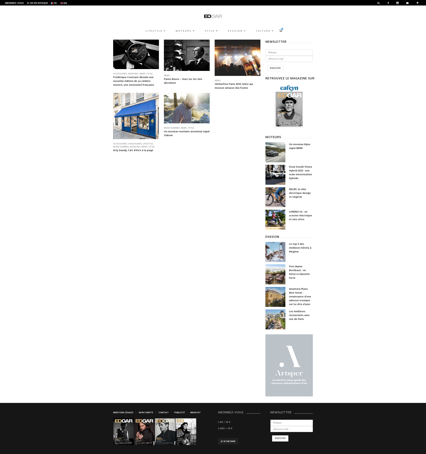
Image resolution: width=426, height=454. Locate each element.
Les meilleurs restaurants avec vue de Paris (299, 315)
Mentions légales (123, 412)
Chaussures (135, 143)
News (142, 73)
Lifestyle (148, 143)
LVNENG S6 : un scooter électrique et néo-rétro (300, 215)
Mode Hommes (121, 146)
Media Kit (195, 412)
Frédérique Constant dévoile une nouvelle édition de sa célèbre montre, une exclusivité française (133, 81)
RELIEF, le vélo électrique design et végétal (300, 193)
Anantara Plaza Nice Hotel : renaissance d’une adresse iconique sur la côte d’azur (300, 296)
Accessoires (120, 73)
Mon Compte (146, 412)
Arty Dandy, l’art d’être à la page (133, 150)
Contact (164, 412)
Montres (133, 73)
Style (149, 73)
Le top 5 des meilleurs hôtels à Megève (300, 247)
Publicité (179, 412)
